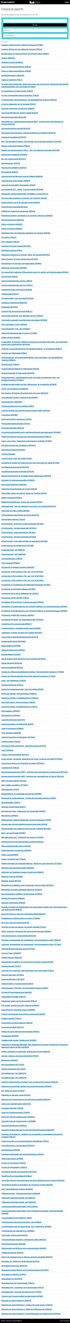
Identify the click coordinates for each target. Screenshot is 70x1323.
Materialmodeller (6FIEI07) (10, 803)
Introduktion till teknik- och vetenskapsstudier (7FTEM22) (22, 620)
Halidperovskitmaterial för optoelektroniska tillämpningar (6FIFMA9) (26, 476)
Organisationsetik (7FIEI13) (11, 966)
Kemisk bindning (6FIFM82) (11, 646)
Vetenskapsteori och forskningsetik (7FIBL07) (17, 1283)
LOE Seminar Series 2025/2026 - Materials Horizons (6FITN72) (23, 746)
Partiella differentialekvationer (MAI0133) (16, 992)
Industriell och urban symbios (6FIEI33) (15, 511)
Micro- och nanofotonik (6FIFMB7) (13, 833)
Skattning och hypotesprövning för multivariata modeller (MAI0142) (25, 1099)
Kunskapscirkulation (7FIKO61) (12, 685)
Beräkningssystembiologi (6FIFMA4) (14, 155)
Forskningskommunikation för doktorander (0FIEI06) (20, 369)
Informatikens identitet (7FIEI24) (13, 519)
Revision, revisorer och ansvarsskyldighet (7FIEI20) (20, 1056)
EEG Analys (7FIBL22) (8, 237)
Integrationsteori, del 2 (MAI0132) (13, 554)
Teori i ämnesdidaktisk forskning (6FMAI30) (17, 1189)
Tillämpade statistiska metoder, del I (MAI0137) (18, 1198)
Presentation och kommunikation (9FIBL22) (17, 1023)
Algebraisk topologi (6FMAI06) (12, 62)
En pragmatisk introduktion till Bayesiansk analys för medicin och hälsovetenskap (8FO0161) (35, 272)
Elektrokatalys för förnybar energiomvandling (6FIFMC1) (21, 264)
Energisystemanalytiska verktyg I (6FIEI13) (16, 281)
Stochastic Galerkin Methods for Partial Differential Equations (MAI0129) (27, 1130)
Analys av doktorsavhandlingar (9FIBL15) (16, 71)
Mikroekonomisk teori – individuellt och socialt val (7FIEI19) (22, 837)
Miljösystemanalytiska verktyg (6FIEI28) (16, 846)
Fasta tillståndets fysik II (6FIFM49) (14, 324)
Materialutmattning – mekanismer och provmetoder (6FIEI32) (23, 811)
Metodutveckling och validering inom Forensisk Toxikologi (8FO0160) (26, 829)
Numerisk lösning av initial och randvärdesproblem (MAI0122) (23, 914)
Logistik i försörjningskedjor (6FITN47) (15, 755)
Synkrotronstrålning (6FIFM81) (12, 1159)
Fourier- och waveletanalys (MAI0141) (14, 389)
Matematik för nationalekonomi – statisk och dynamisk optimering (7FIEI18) (28, 798)
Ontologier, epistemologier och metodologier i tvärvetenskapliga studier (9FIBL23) (31, 940)
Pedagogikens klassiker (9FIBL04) (13, 997)
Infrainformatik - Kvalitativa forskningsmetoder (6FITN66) (22, 524)
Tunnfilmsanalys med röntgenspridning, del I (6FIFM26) (21, 1222)
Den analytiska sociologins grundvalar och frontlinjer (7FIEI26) (24, 198)
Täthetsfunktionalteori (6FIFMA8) (13, 1244)
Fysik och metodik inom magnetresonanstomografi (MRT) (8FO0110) (25, 411)
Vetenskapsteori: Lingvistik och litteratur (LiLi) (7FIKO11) (21, 1292)
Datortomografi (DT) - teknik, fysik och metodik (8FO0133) (22, 189)
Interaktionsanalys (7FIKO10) (11, 559)
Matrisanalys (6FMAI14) (9, 816)
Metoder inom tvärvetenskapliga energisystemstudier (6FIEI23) (24, 824)
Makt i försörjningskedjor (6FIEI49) (13, 781)
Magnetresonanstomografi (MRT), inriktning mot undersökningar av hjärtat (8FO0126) (32, 776)
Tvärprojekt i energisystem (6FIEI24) (14, 1235)
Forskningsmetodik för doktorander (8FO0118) (17, 373)
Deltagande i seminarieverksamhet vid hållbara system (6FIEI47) (24, 194)
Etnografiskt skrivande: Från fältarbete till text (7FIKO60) (22, 316)
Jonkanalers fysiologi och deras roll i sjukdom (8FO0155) (21, 633)
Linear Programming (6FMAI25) (12, 729)
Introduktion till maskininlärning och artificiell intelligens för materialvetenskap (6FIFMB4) (34, 611)
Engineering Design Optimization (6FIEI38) (16, 290)
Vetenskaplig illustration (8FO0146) (14, 1266)
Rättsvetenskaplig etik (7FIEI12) (12, 1065)
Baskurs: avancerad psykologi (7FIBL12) (15, 146)
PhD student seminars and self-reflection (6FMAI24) (20, 1005)
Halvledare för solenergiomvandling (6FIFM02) (18, 480)
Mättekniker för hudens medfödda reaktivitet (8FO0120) (21, 890)
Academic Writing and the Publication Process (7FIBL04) (21, 49)
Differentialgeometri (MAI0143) (12, 220)
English (67, 2)
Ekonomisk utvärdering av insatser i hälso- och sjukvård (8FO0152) (25, 255)
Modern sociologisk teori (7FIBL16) (13, 859)
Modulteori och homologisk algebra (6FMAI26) (17, 868)
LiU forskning (65, 1321)
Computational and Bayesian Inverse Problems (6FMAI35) (22, 176)
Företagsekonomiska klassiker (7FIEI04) (15, 424)
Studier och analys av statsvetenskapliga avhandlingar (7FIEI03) (25, 1141)
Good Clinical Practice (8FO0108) (13, 450)
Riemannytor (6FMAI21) (9, 1060)
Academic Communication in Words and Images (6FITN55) (22, 45)
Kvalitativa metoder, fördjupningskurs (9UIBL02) (19, 694)
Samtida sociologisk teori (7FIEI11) (13, 1069)
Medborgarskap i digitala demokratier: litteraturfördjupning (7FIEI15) (26, 820)
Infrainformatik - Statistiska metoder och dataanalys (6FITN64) (24, 541)
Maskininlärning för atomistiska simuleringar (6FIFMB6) (21, 794)
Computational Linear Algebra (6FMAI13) (15, 181)
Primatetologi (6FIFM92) (10, 1036)
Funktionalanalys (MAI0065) (11, 402)
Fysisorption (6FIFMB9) (9, 415)
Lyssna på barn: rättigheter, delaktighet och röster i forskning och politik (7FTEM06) (31, 759)
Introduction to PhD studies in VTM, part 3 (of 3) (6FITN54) (22, 580)
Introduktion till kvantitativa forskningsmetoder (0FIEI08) (22, 602)
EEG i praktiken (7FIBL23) (10, 242)
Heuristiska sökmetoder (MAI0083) (14, 485)
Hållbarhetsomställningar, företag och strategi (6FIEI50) (22, 502)
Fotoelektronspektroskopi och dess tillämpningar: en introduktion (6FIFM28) (29, 384)
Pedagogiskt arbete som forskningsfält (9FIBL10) (19, 1001)
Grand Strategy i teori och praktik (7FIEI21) (16, 458)
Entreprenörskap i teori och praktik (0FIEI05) (17, 298)
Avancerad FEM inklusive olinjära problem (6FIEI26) (19, 113)
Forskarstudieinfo (8, 2)
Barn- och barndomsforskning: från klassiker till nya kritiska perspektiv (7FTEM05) (31, 142)
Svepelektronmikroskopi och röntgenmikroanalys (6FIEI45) (22, 1154)
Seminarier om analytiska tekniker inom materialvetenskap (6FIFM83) (26, 1086)
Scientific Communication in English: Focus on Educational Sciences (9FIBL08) (29, 1082)
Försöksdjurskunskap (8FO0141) (12, 428)
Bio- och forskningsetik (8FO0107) (13, 159)
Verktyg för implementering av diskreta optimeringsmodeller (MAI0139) (27, 1257)
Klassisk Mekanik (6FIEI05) (11, 654)
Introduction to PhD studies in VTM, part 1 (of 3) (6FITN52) (22, 572)
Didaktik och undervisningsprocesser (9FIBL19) (18, 211)
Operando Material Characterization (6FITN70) (18, 949)
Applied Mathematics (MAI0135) (12, 75)
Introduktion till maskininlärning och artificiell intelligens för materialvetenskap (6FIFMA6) (34, 607)
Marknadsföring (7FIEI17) (10, 789)
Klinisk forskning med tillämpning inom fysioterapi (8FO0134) (23, 659)
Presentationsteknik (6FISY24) (12, 1027)
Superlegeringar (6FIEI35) (10, 1150)
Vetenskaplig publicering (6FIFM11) (13, 1274)
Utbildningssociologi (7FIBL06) (12, 1253)
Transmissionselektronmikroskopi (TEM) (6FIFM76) (19, 1207)
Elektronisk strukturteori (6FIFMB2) (14, 268)
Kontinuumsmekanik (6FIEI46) (12, 668)
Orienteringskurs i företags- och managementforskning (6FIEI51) (24, 988)
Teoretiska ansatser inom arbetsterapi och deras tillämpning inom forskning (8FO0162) (33, 1180)
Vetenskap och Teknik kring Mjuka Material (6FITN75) (20, 1261)
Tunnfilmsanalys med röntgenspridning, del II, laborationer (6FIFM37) (26, 1227)
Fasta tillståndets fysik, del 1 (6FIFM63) (15, 329)
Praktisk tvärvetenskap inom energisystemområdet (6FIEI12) (23, 1014)
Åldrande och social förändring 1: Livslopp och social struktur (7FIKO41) (27, 1305)
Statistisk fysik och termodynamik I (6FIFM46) (18, 1117)
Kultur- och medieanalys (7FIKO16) (13, 681)
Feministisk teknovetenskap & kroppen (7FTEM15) (19, 333)
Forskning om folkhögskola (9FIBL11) (14, 353)
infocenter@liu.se (17, 1321)
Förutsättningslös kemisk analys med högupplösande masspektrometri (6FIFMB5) (31, 432)
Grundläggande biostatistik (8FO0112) (15, 467)
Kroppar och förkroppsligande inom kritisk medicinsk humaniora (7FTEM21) (28, 676)
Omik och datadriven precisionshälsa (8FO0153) (18, 936)
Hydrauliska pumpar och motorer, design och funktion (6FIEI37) (24, 493)
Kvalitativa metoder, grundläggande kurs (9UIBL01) (19, 698)
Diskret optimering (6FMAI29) (12, 224)
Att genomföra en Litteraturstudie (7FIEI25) (17, 91)
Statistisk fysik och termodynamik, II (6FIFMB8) (18, 1121)
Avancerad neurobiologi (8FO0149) (13, 137)
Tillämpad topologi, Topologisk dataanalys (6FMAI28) (20, 1194)
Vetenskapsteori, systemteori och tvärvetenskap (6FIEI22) (22, 1288)
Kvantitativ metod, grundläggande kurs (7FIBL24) (19, 707)
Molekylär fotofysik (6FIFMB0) (12, 877)
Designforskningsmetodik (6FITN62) (14, 207)
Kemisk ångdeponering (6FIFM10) (13, 650)
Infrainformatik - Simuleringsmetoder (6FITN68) (18, 537)
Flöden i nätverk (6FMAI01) (10, 338)
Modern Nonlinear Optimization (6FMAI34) (16, 850)
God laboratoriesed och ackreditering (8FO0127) (18, 445)
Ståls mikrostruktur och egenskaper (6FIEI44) (17, 1146)
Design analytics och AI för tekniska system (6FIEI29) (20, 203)
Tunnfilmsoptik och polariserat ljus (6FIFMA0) (17, 1231)
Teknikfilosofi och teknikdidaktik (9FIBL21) (16, 1176)
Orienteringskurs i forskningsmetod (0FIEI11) (17, 984)
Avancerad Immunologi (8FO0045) (13, 117)
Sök (35, 25)
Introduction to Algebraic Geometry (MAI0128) (17, 567)
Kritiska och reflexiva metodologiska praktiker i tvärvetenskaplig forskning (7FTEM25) (32, 672)
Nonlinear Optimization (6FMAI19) (13, 903)
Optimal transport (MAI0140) (11, 958)
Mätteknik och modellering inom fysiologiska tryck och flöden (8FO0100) (27, 885)
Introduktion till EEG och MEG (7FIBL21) (15, 598)
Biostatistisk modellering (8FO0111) (14, 168)
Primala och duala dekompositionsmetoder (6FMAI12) (20, 1032)
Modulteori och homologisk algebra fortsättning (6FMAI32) (22, 872)
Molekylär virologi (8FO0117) (11, 881)
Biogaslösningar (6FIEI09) (10, 163)
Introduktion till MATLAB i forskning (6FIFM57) (17, 615)
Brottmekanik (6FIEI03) (9, 172)
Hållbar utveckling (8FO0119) (11, 498)
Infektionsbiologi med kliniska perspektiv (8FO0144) (20, 515)
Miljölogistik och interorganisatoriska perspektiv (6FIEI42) (22, 842)
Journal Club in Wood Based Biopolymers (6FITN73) (19, 637)
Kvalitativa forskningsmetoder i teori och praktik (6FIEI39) (22, 689)
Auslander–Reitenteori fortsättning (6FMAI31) (17, 109)
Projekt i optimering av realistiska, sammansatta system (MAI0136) (25, 1052)
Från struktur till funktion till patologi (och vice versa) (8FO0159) (24, 393)
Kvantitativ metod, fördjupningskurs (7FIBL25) (18, 702)
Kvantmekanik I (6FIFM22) (10, 711)
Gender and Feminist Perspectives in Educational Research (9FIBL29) (26, 437)
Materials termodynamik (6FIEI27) (13, 807)
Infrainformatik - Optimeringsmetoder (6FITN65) (18, 528)
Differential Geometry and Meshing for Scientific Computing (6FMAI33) (27, 216)
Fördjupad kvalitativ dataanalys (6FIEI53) (16, 419)
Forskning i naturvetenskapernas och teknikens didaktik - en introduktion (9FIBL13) (31, 349)
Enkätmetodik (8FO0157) (10, 294)
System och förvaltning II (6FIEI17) (13, 1163)
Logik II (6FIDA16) (7, 750)
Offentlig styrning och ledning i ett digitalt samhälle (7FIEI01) (23, 927)
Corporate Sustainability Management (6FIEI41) (18, 185)
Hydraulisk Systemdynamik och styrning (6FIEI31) (19, 489)
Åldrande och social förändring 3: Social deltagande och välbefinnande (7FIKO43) (30, 1314)
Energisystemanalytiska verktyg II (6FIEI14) (17, 285)
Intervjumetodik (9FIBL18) (10, 563)
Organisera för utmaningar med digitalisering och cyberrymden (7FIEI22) (27, 971)
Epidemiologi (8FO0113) (9, 307)
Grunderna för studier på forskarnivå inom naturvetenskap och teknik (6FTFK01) (30, 463)
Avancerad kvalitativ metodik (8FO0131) (15, 129)
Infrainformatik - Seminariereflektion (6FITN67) (18, 533)
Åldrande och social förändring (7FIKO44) (16, 1301)
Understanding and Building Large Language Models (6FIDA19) (23, 1248)
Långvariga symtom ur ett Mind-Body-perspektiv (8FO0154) (23, 763)
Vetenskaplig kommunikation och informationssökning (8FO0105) (25, 1270)
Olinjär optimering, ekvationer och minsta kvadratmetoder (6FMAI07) (26, 931)
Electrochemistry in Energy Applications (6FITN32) (19, 259)
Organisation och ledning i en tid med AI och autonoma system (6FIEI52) (27, 962)
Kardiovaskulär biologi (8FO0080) (13, 641)
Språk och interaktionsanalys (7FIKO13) (15, 1113)
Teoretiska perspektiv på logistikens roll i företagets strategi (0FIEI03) (27, 1185)
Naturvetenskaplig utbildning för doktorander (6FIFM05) (21, 894)
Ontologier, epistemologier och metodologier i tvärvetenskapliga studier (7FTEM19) (31, 944)
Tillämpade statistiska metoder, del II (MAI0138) (18, 1202)
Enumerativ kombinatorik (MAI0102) (14, 303)
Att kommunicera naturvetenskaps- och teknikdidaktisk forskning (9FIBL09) (29, 100)
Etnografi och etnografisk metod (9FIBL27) (16, 311)
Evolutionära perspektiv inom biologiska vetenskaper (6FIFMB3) (24, 320)
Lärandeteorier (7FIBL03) (10, 768)
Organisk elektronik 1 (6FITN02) (12, 975)
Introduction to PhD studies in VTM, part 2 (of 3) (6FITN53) (22, 576)
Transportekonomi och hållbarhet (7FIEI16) (16, 1218)
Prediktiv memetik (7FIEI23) (11, 1019)
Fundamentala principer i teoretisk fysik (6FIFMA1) (19, 398)
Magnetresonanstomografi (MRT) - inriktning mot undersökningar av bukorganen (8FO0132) (34, 772)
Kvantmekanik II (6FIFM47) (10, 715)
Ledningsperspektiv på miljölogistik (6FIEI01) (17, 724)
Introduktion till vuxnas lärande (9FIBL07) (16, 624)
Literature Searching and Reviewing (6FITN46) (18, 737)
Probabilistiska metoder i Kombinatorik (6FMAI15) (19, 1040)
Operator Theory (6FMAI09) (11, 953)
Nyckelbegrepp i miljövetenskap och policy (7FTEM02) (20, 918)
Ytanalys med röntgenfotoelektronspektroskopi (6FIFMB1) (22, 1296)
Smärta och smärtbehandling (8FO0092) (16, 1104)
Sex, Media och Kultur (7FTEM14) (13, 1091)
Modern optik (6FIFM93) (9, 855)
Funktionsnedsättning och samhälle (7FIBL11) (17, 406)
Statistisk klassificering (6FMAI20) (14, 1126)
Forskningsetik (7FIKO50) (10, 364)
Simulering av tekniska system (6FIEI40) (16, 1095)
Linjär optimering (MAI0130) (11, 733)
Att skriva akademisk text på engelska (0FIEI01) (18, 104)
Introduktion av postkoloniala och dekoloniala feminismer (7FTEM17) (26, 585)
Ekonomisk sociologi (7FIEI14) (11, 250)
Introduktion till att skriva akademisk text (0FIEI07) (20, 593)
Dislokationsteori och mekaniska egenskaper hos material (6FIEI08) (25, 233)
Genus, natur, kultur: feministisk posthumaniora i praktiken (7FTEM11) (26, 441)
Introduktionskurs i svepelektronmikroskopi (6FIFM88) (21, 628)
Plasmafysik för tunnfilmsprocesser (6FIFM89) (18, 1010)
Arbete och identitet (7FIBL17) (12, 80)
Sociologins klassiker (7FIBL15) (12, 1108)
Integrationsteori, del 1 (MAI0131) (13, 550)
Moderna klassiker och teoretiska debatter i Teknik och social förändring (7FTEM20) (31, 864)
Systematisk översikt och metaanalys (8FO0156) (19, 1172)
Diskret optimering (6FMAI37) (11, 229)
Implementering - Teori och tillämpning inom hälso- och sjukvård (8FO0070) (28, 506)
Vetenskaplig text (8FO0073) (11, 1279)
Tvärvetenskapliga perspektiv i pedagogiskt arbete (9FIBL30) (23, 1240)
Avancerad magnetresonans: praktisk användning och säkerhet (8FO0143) (28, 133)
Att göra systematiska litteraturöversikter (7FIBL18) (20, 95)
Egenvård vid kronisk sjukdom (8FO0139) (16, 246)
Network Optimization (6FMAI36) (13, 898)
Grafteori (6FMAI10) (8, 454)
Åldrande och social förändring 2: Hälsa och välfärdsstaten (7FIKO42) (26, 1309)
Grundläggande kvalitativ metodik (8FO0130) (17, 472)
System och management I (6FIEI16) (14, 1167)
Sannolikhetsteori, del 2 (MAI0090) (14, 1078)
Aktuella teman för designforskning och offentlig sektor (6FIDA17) (25, 54)
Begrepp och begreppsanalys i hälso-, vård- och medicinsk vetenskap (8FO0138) (30, 150)
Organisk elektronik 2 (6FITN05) (13, 979)
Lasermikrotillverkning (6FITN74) (13, 720)
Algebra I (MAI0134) (8, 58)
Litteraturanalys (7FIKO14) (10, 742)
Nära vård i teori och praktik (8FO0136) (15, 923)
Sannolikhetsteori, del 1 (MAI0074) (13, 1073)
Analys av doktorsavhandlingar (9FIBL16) (16, 67)
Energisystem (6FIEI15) (9, 277)
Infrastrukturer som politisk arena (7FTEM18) (17, 546)
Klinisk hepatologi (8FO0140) (11, 663)
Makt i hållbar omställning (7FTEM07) (14, 785)
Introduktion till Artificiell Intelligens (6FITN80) (18, 589)
